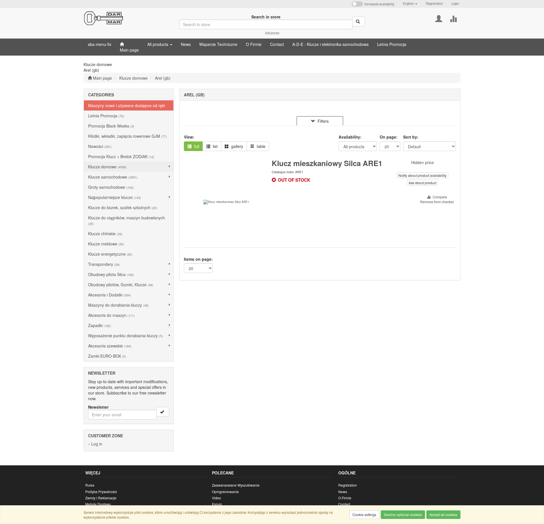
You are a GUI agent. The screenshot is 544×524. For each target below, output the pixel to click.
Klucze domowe (133, 78)
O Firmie (344, 497)
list (215, 146)
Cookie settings (364, 514)
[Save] (162, 412)
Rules (89, 485)
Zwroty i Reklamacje (100, 497)
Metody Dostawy (98, 504)
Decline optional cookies (403, 514)
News (342, 491)
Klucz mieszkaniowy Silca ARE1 (327, 163)
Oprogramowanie (225, 491)
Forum (217, 504)
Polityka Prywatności (101, 491)
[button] (410, 3)
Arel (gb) (163, 78)
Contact (344, 504)
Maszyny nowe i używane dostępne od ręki (126, 105)
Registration (434, 3)
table (260, 146)
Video (216, 497)
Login (455, 3)
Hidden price (422, 162)
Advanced (272, 33)
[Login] (439, 18)
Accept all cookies (443, 514)
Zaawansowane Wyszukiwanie (236, 485)
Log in (96, 444)
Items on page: (198, 259)
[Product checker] (453, 18)
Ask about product (422, 182)
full (196, 146)
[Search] (358, 21)
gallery (236, 146)
